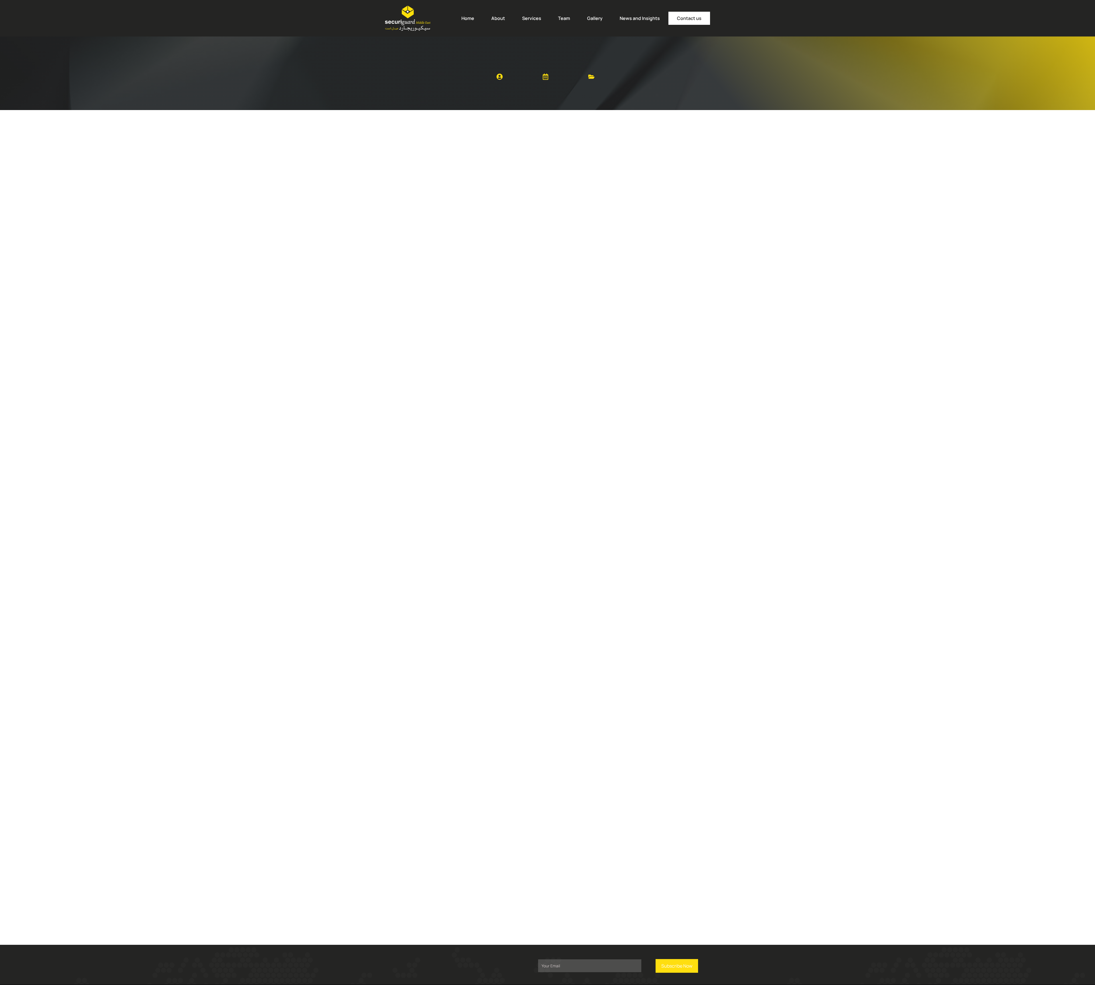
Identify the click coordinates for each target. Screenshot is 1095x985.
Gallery (595, 18)
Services (531, 18)
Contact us (689, 18)
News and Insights (640, 18)
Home (467, 18)
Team (564, 18)
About (498, 18)
